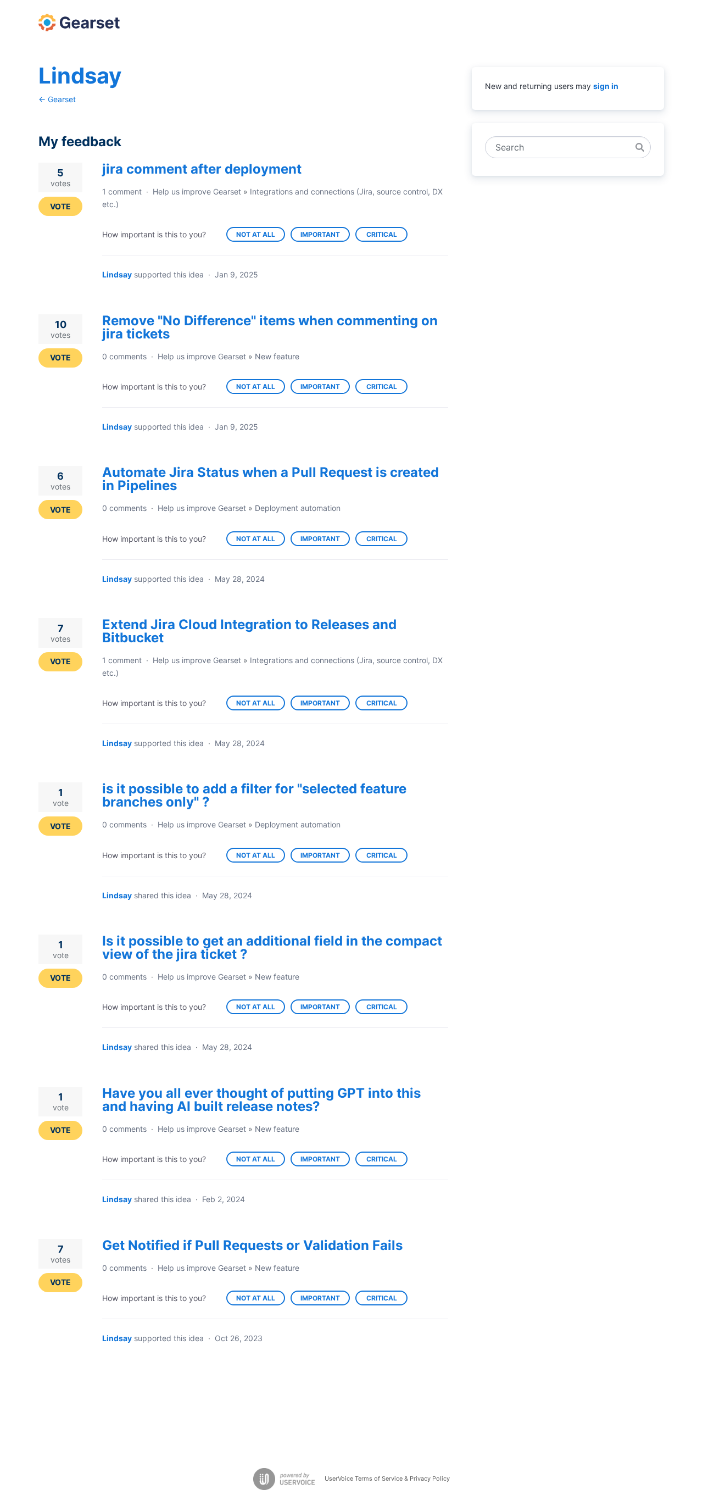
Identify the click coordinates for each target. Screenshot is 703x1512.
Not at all (260, 236)
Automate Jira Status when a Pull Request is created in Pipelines (270, 478)
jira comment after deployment (202, 169)
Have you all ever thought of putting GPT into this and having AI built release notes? (261, 1099)
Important (325, 236)
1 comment (122, 191)
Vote (60, 206)
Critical (387, 236)
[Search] (640, 147)
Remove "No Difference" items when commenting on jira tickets (270, 327)
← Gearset (57, 99)
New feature (277, 356)
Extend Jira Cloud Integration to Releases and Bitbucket (249, 631)
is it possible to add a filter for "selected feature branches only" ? (254, 795)
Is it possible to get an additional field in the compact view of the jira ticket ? (272, 947)
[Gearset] (79, 22)
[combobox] (562, 147)
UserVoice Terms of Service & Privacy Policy (387, 1478)
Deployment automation (298, 508)
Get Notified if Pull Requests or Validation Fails (252, 1245)
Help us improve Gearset (197, 191)
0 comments (124, 356)
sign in (605, 86)
